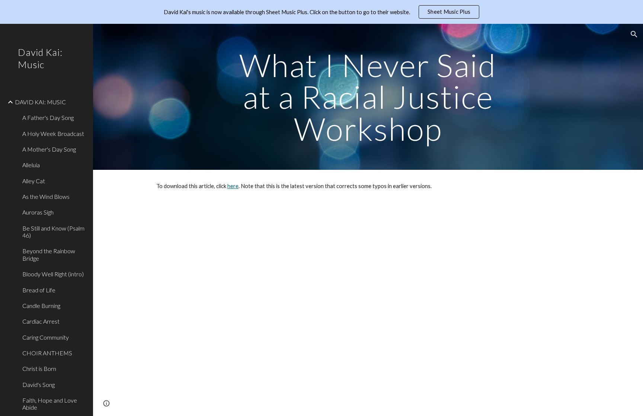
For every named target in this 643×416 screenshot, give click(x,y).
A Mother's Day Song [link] (49, 149)
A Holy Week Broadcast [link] (53, 133)
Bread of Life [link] (38, 289)
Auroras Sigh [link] (38, 212)
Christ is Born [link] (39, 368)
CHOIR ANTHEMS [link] (47, 352)
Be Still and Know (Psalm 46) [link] (53, 232)
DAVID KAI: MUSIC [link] (40, 101)
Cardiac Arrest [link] (41, 321)
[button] (634, 34)
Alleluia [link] (31, 164)
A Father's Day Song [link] (48, 117)
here (233, 186)
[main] (368, 96)
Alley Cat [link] (33, 180)
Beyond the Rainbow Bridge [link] (48, 254)
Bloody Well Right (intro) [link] (53, 273)
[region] (321, 12)
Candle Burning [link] (41, 305)
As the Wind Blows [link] (46, 196)
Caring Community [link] (45, 337)
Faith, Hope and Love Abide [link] (49, 404)
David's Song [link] (38, 384)
